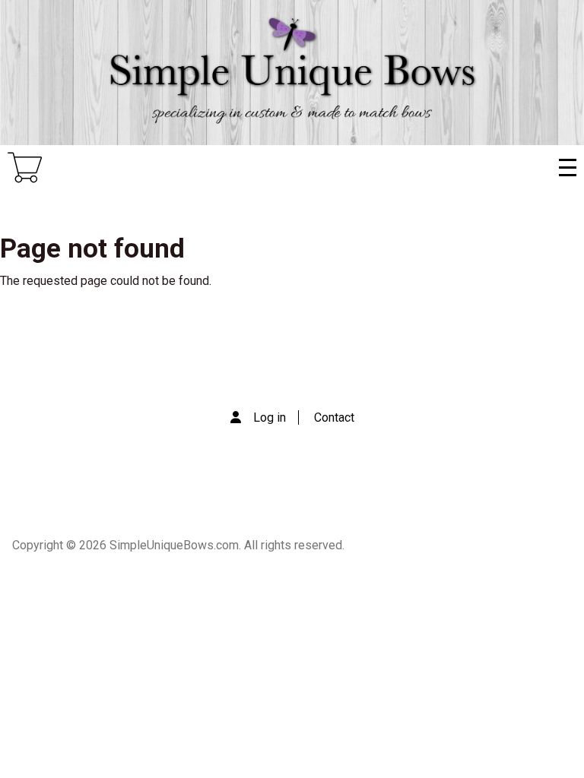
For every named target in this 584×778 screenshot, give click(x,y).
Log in (269, 417)
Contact (334, 417)
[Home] (292, 72)
